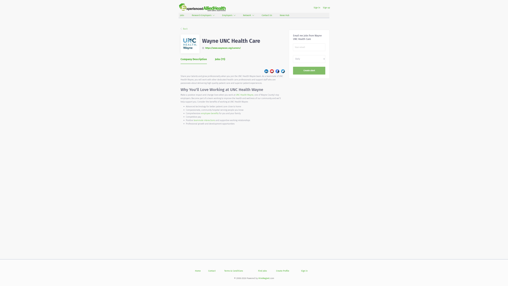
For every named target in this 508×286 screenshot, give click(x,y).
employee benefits (210, 113)
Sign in (317, 7)
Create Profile (282, 271)
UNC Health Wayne (244, 95)
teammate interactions (204, 120)
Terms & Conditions (233, 271)
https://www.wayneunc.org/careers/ (223, 48)
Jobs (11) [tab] (220, 59)
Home (198, 271)
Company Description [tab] (194, 59)
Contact (212, 271)
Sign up (326, 7)
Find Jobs (262, 271)
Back (185, 29)
